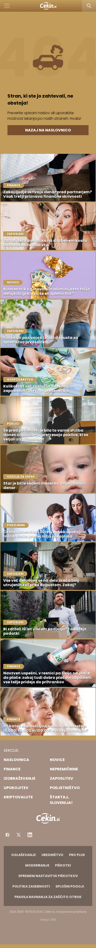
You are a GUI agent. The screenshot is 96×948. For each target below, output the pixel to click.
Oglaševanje (23, 855)
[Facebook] (7, 835)
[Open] (7, 6)
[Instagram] (30, 835)
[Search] (89, 6)
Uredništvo (52, 855)
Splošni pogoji (69, 886)
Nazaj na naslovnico (48, 130)
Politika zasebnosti (31, 886)
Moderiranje (37, 865)
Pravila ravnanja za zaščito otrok (48, 897)
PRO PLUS (77, 855)
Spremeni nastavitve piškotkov (48, 876)
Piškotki (63, 865)
